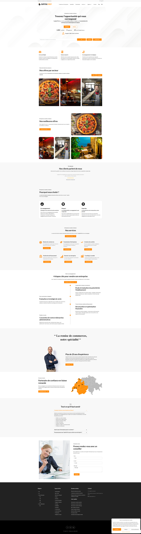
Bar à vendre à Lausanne (75, 507)
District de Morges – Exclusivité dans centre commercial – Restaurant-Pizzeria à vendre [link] (49, 99)
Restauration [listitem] (57, 491)
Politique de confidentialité (73, 531)
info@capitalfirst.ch (92, 496)
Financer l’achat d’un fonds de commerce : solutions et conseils (78, 496)
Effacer (89, 39)
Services (83, 4)
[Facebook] (67, 527)
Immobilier (72, 4)
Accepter (117, 529)
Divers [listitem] (56, 496)
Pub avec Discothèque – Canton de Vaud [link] (70, 101)
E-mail (75, 460)
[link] (49, 92)
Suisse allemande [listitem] (42, 503)
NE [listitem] (40, 500)
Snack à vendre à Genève (75, 509)
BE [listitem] (40, 505)
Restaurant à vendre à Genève (76, 503)
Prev (94, 75)
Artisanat (58, 138)
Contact (94, 4)
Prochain (99, 75)
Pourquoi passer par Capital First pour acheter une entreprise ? (68, 432)
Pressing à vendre (74, 512)
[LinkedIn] (73, 527)
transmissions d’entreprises (52, 385)
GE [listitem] (40, 498)
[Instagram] (70, 527)
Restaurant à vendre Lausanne (76, 502)
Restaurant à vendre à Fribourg (76, 505)
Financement (77, 4)
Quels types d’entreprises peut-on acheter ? (64, 429)
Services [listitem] (56, 498)
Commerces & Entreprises (63, 4)
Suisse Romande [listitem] (41, 495)
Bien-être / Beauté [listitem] (58, 495)
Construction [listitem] (57, 509)
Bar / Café (42, 138)
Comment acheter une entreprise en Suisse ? (64, 410)
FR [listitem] (40, 496)
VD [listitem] (40, 502)
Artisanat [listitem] (57, 507)
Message (75, 465)
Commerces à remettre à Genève (77, 493)
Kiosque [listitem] (56, 503)
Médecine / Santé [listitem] (58, 514)
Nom (75, 456)
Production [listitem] (57, 512)
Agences (89, 4)
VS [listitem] (39, 491)
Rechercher (97, 39)
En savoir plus (46, 248)
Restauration (75, 115)
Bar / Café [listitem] (57, 493)
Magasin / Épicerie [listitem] (58, 502)
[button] (70, 410)
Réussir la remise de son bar (76, 491)
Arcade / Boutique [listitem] (58, 500)
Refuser (126, 529)
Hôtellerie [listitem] (57, 505)
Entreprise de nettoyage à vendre (77, 514)
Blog (99, 4)
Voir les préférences (135, 529)
